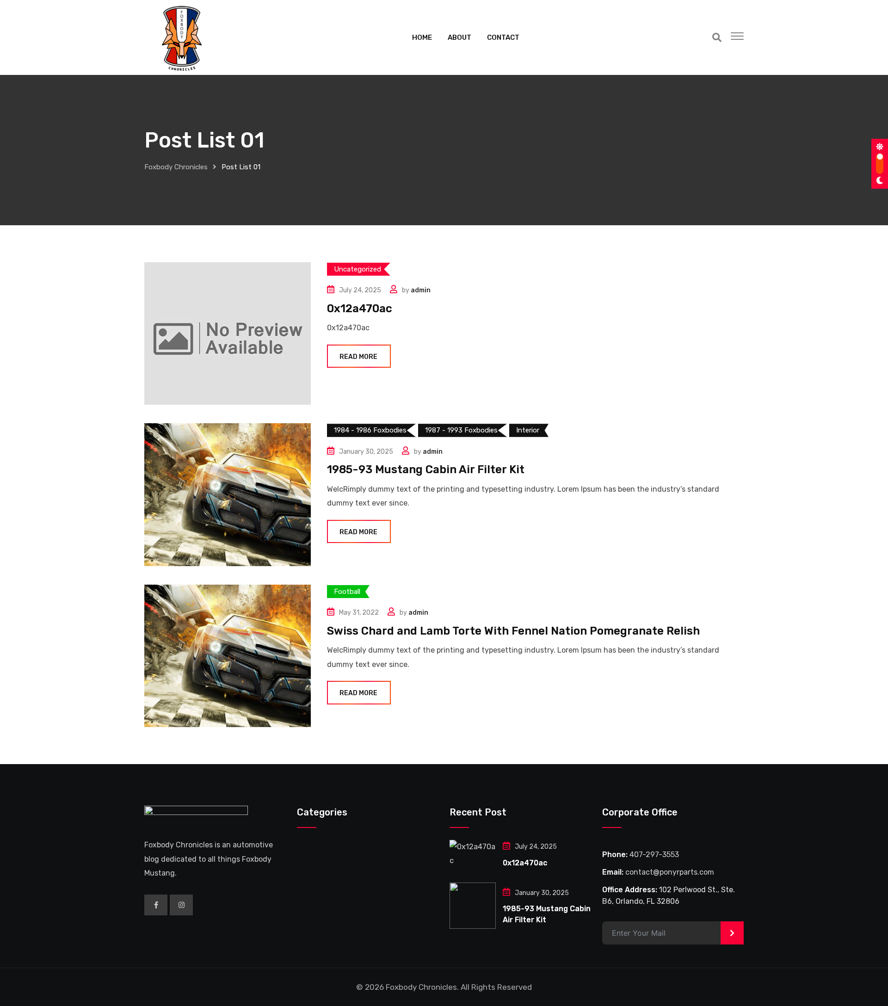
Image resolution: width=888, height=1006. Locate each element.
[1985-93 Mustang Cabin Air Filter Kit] (473, 906)
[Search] (717, 37)
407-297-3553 (654, 854)
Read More (358, 357)
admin (421, 290)
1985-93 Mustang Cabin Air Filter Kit (425, 469)
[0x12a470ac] (473, 854)
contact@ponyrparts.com (669, 872)
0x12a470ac (359, 308)
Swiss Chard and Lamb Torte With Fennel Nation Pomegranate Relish (513, 630)
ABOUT (459, 37)
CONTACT (503, 37)
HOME (422, 37)
